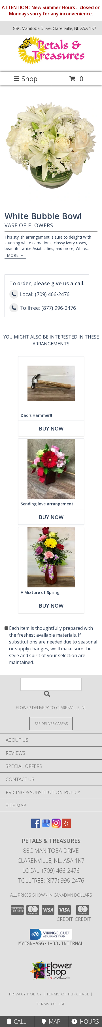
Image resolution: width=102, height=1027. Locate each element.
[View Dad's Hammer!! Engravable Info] (51, 383)
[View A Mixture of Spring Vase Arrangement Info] (51, 557)
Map (53, 1021)
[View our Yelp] (66, 826)
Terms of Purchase (67, 994)
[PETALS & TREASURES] (51, 63)
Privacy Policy (25, 994)
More (12, 255)
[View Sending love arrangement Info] (51, 469)
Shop (29, 78)
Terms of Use (51, 1003)
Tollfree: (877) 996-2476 (51, 880)
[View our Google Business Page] (45, 826)
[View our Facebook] (35, 826)
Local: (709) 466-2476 (51, 870)
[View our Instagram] (56, 826)
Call (18, 1021)
